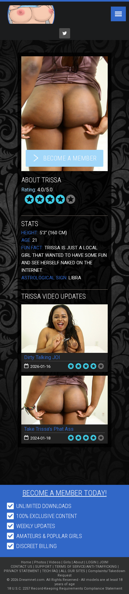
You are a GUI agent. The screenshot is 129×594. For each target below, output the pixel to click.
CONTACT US (21, 567)
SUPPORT (43, 567)
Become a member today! (65, 493)
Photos (40, 562)
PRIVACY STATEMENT (21, 571)
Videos (54, 562)
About (78, 562)
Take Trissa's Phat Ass (49, 429)
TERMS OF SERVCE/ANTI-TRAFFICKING (85, 567)
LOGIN (91, 562)
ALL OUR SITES (73, 571)
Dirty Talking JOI (42, 357)
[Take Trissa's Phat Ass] (64, 400)
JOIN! (103, 562)
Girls (67, 562)
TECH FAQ (50, 571)
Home (26, 562)
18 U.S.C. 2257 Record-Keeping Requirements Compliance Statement (64, 588)
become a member (70, 158)
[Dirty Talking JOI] (64, 328)
